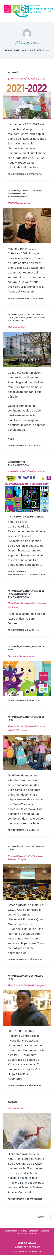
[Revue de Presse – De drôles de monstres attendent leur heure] (27, 752)
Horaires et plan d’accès (27, 1247)
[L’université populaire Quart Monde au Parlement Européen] (27, 882)
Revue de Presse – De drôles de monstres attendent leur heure (26, 728)
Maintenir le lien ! (16, 327)
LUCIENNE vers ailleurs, (19, 202)
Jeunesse (25, 976)
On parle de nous (36, 318)
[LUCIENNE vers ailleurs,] (27, 225)
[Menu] (49, 10)
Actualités (13, 72)
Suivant (41, 1217)
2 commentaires (37, 574)
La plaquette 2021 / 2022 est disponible (26, 78)
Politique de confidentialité (26, 1251)
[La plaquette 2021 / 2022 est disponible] (27, 101)
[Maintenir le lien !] (27, 349)
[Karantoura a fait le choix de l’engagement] (27, 1008)
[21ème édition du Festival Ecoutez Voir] (27, 494)
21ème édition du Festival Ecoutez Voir (26, 471)
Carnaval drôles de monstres (21, 655)
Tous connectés (16, 321)
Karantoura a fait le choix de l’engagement (27, 985)
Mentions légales (27, 1243)
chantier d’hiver (15, 1108)
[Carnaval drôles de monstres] (27, 678)
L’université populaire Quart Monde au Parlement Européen (25, 857)
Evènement (20, 318)
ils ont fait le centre (31, 191)
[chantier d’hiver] (27, 1131)
